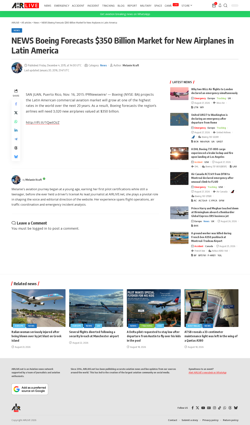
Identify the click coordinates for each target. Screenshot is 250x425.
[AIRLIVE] (25, 5)
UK (229, 98)
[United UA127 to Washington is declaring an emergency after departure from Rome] (179, 119)
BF (195, 255)
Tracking (221, 98)
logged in (39, 228)
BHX (196, 225)
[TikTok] (219, 408)
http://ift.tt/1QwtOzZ (42, 122)
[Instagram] (214, 408)
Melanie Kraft (131, 65)
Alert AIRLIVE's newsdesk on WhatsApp (207, 372)
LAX (235, 166)
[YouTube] (203, 408)
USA (206, 162)
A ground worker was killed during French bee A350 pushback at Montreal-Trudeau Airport (211, 237)
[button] (225, 5)
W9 (202, 107)
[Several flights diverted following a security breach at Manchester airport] (96, 308)
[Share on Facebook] (16, 104)
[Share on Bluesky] (16, 156)
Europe (211, 98)
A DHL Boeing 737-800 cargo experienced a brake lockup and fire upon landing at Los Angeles (212, 153)
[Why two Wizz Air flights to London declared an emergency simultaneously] (179, 93)
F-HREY (212, 255)
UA (212, 141)
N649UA (205, 141)
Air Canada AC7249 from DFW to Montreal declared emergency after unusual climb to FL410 (212, 177)
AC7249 (203, 200)
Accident (198, 246)
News (17, 30)
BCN (196, 141)
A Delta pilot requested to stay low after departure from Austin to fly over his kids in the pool (154, 336)
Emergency (200, 98)
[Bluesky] (235, 408)
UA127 (220, 141)
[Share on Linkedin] (16, 130)
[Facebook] (193, 408)
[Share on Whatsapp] (16, 121)
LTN (196, 107)
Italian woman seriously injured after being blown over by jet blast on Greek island (36, 336)
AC (195, 200)
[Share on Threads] (16, 147)
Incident (198, 162)
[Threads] (230, 408)
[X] (197, 408)
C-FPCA (213, 200)
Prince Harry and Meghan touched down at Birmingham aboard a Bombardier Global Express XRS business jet (214, 212)
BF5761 (202, 255)
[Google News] (209, 408)
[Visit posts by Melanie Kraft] (17, 67)
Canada (209, 246)
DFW (221, 200)
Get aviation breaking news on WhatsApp (125, 14)
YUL (220, 255)
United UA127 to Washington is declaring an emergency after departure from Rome (209, 118)
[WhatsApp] (224, 408)
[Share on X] (16, 112)
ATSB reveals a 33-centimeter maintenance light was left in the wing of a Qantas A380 (211, 336)
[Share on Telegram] (16, 139)
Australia (194, 326)
